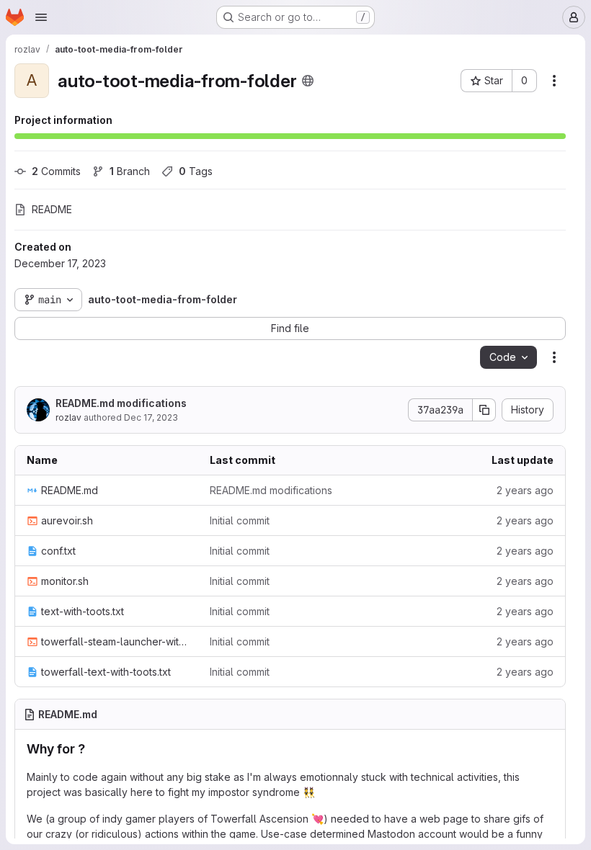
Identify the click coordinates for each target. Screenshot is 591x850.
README (52, 209)
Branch (130, 171)
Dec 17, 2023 (151, 417)
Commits (56, 171)
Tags (196, 171)
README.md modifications (121, 403)
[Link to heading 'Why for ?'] (92, 748)
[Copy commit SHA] (484, 409)
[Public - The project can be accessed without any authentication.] (308, 80)
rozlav (68, 417)
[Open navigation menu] (41, 17)
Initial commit (240, 520)
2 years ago (525, 490)
